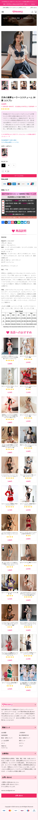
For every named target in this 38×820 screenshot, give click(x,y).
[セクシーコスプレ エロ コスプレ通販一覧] (9, 582)
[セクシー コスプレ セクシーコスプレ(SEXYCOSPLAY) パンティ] (28, 522)
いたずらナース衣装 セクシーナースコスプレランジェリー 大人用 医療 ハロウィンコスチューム (10, 357)
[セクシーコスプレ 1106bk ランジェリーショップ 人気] (28, 642)
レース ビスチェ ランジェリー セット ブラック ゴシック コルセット (10, 475)
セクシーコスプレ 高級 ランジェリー (28, 563)
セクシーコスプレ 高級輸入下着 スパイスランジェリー (10, 504)
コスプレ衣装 (15, 18)
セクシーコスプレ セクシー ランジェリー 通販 (28, 357)
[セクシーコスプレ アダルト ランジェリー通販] (28, 376)
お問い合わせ (33, 7)
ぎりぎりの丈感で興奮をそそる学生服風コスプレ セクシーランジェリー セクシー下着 (10, 446)
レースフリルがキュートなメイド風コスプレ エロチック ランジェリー (10, 534)
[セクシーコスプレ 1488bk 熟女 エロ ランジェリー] (28, 493)
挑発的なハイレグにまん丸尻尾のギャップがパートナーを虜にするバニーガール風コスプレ (10, 416)
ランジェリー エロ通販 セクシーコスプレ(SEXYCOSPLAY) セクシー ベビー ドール (10, 654)
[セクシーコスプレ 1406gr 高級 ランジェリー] (9, 672)
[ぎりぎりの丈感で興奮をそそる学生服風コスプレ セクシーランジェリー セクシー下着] (9, 434)
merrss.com (18, 806)
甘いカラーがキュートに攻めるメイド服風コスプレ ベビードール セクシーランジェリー (10, 564)
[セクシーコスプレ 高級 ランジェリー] (28, 552)
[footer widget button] (19, 705)
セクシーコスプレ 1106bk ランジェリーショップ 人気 (28, 653)
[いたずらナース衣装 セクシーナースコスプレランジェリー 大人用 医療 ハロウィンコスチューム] (9, 346)
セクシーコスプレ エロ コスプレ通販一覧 (10, 593)
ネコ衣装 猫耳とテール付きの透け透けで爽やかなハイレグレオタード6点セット (28, 684)
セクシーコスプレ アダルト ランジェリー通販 (28, 387)
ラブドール (4, 748)
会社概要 (3, 732)
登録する (3, 746)
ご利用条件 (22, 732)
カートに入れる (19, 175)
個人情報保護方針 (24, 735)
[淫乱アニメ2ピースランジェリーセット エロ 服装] (28, 434)
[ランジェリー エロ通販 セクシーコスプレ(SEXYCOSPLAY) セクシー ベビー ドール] (9, 642)
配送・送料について (6, 738)
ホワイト (4, 157)
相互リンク (22, 740)
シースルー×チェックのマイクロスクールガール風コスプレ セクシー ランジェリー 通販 (10, 624)
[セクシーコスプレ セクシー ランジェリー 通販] (28, 346)
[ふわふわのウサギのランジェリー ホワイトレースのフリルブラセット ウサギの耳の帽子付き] (28, 582)
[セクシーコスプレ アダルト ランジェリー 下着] (9, 376)
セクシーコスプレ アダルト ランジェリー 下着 (10, 387)
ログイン (21, 743)
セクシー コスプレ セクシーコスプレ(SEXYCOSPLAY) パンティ (28, 533)
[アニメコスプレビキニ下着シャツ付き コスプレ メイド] (28, 465)
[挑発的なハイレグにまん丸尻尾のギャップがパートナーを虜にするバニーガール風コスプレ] (9, 404)
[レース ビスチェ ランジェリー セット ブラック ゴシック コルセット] (9, 465)
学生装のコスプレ (29, 18)
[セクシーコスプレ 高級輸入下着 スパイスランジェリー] (9, 493)
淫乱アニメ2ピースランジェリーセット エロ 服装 (28, 445)
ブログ (21, 746)
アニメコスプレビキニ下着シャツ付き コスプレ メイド (28, 475)
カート (3, 743)
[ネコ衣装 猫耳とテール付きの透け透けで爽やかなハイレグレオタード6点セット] (28, 672)
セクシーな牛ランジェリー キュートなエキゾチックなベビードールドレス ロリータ (28, 624)
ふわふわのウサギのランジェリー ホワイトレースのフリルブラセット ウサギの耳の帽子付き (28, 594)
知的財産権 (4, 735)
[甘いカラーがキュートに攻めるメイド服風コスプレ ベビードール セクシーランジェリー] (9, 552)
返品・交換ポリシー (24, 738)
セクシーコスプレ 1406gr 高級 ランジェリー (10, 683)
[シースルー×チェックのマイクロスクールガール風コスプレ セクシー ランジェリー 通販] (9, 612)
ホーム (5, 18)
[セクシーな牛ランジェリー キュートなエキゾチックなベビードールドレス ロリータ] (28, 612)
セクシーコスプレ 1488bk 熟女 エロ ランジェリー (28, 504)
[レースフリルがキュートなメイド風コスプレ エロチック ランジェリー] (9, 522)
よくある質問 (5, 740)
